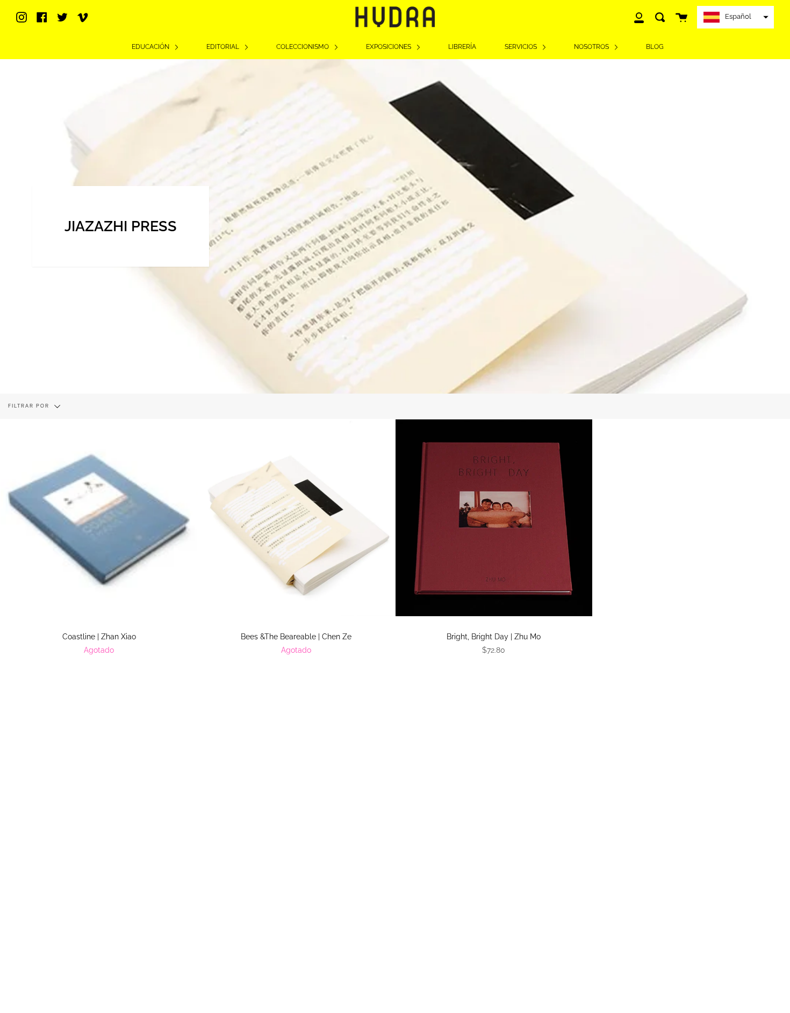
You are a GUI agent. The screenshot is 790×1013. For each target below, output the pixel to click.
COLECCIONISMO (303, 47)
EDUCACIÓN (151, 47)
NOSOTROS (592, 47)
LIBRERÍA (462, 47)
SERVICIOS (521, 47)
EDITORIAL (223, 47)
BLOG (655, 47)
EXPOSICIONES (389, 47)
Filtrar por (30, 406)
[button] (735, 17)
